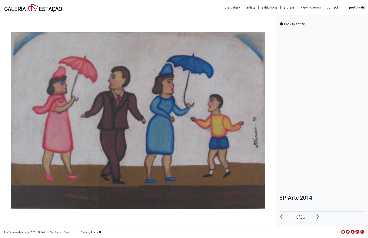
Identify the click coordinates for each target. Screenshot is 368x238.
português (357, 7)
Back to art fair (294, 24)
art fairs (289, 7)
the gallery (232, 7)
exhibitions (269, 7)
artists (250, 7)
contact (332, 7)
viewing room (311, 7)
